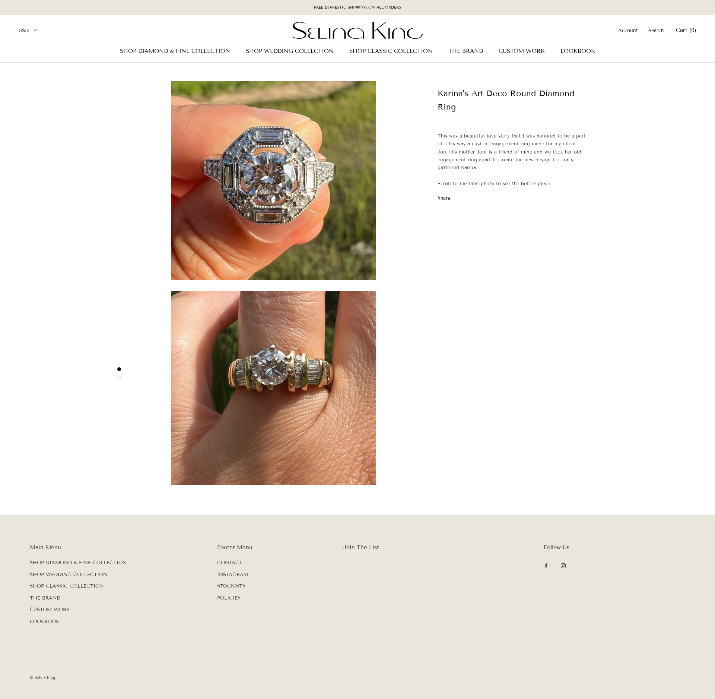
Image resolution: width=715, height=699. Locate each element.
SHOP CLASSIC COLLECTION (391, 51)
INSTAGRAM (232, 575)
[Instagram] (563, 565)
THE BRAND (465, 51)
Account (628, 31)
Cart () (686, 30)
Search (656, 31)
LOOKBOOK (577, 51)
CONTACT (229, 563)
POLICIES (229, 598)
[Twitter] (467, 196)
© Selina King (42, 677)
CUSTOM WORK (522, 51)
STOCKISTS (231, 586)
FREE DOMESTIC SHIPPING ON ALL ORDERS (357, 7)
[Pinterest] (476, 196)
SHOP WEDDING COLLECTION (290, 51)
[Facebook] (457, 196)
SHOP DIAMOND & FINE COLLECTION (175, 51)
